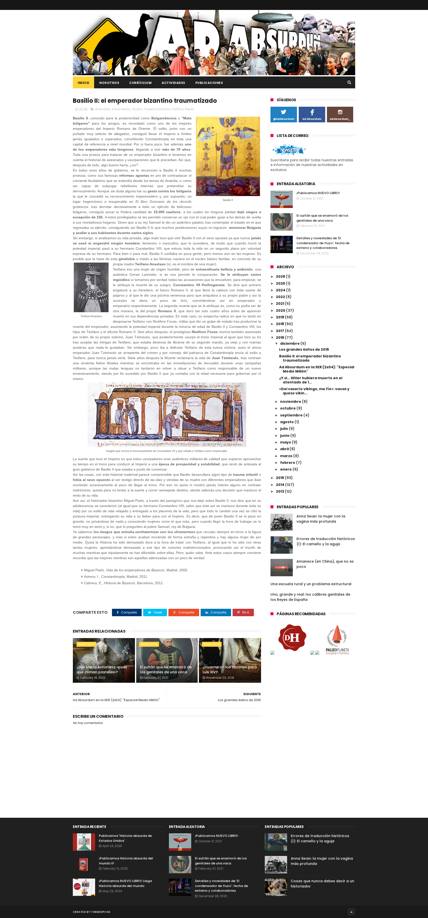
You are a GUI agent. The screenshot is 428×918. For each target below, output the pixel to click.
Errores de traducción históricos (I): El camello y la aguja (325, 541)
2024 (281, 290)
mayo (286, 442)
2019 (280, 317)
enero (286, 469)
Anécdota (102, 109)
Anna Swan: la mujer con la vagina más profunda (320, 519)
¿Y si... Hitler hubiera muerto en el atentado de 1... (310, 380)
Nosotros (109, 83)
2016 (280, 337)
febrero (288, 462)
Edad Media (121, 109)
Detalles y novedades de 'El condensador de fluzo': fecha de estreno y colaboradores (322, 243)
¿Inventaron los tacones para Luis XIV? (230, 670)
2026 (281, 276)
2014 (280, 484)
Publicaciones (209, 83)
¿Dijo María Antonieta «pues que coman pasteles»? (102, 670)
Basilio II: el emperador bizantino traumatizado (310, 358)
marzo (286, 455)
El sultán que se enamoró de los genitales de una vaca (166, 670)
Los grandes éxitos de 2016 (304, 349)
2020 (281, 310)
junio (285, 435)
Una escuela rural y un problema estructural (310, 583)
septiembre (291, 415)
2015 (280, 477)
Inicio (83, 83)
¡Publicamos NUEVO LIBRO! (318, 193)
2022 (281, 296)
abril (285, 448)
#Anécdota (86, 644)
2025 (281, 283)
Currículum (140, 83)
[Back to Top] (351, 912)
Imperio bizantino (157, 109)
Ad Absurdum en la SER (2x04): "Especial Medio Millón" (316, 369)
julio (284, 428)
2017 (280, 330)
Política (177, 109)
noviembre (291, 401)
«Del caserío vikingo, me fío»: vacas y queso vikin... (314, 391)
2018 (280, 323)
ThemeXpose (100, 912)
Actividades (173, 83)
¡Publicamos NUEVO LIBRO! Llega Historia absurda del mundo (125, 883)
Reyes (189, 109)
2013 (280, 491)
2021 (280, 303)
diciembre (290, 343)
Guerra (137, 109)
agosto (287, 421)
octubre (288, 408)
